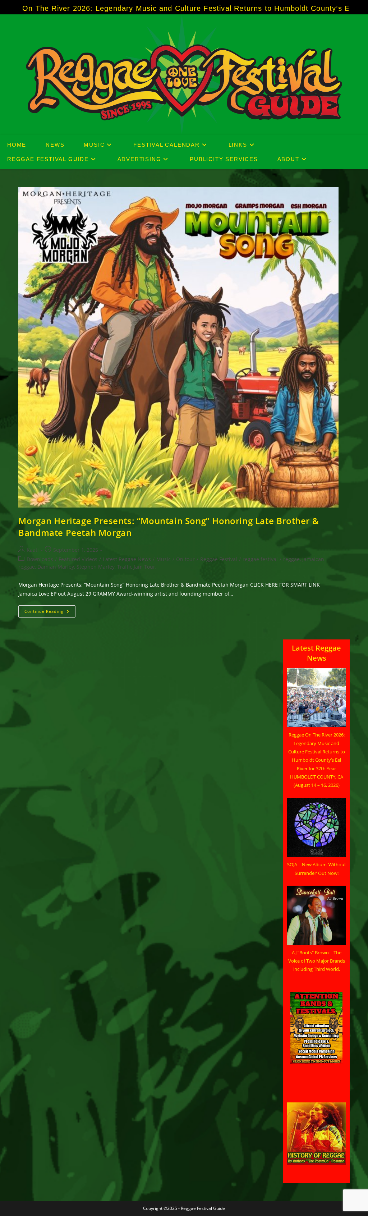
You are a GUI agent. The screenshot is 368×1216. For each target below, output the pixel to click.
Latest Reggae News (127, 559)
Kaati (33, 549)
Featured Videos (78, 559)
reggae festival (260, 559)
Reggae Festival (218, 559)
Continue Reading (49, 613)
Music (163, 559)
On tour (185, 559)
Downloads (40, 559)
